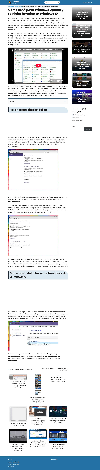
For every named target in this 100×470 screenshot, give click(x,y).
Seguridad (76, 118)
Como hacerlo (77, 109)
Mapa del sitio (54, 459)
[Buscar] (58, 2)
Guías (75, 112)
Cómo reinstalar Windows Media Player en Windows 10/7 (54, 369)
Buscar (74, 126)
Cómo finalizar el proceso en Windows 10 (21, 369)
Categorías (86, 2)
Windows (76, 120)
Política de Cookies (13, 464)
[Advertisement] (38, 125)
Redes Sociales (77, 115)
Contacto (11, 466)
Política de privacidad (14, 462)
